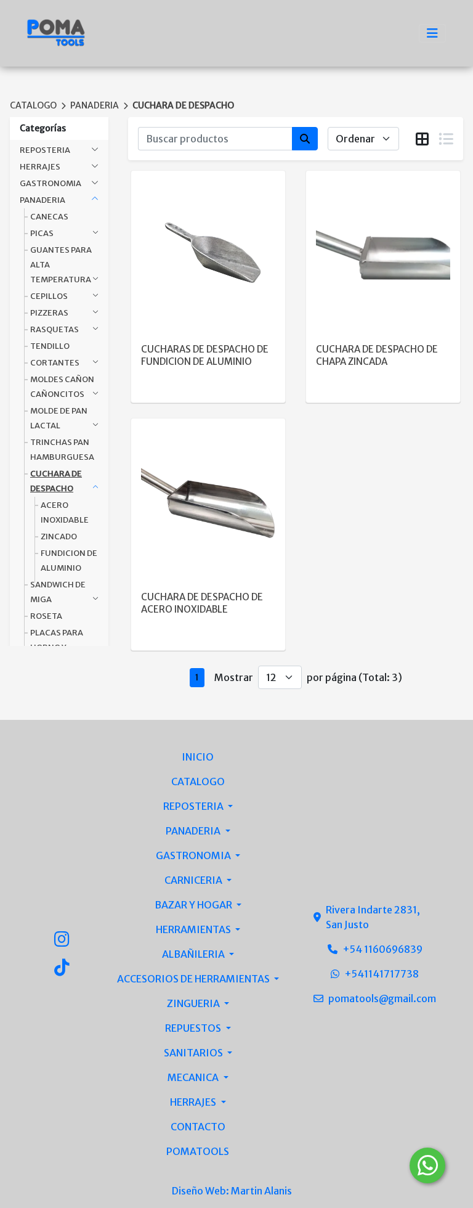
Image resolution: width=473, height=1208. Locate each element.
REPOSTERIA (194, 806)
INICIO (198, 757)
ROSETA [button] (46, 616)
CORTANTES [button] (54, 362)
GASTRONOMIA (194, 855)
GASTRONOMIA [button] (50, 183)
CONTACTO (198, 1126)
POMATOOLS (197, 1151)
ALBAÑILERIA (194, 954)
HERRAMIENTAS (194, 929)
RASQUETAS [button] (54, 329)
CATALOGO (33, 105)
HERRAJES (194, 1102)
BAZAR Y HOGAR (194, 905)
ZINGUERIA (194, 1003)
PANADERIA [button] (42, 200)
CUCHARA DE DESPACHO (183, 105)
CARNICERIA (194, 880)
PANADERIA (94, 105)
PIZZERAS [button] (49, 313)
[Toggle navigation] (432, 33)
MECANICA (194, 1077)
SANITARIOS (194, 1053)
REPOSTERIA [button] (45, 150)
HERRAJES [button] (40, 166)
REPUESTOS (194, 1028)
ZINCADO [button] (59, 536)
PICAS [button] (42, 233)
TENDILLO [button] (50, 346)
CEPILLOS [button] (49, 296)
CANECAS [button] (49, 216)
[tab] (422, 139)
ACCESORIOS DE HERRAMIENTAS (194, 979)
